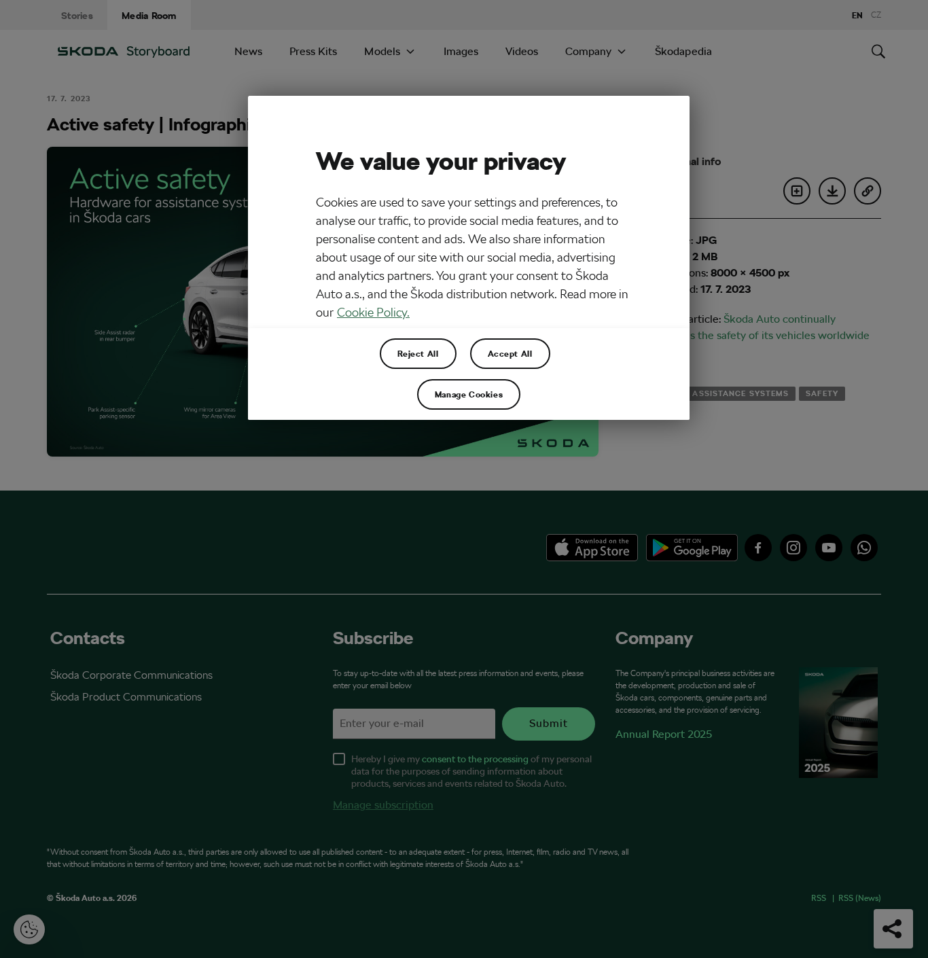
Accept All (510, 353)
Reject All (418, 353)
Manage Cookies (469, 394)
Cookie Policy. (373, 312)
